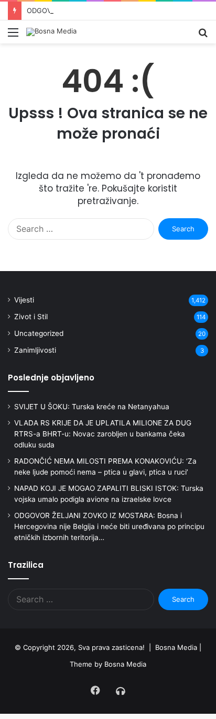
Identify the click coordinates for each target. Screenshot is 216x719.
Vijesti (24, 300)
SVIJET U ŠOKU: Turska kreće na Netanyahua (91, 406)
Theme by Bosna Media (108, 664)
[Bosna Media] (51, 32)
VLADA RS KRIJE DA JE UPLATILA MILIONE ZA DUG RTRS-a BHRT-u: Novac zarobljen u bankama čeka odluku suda (102, 434)
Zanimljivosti (35, 350)
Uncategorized (38, 333)
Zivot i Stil (31, 316)
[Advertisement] (108, 156)
